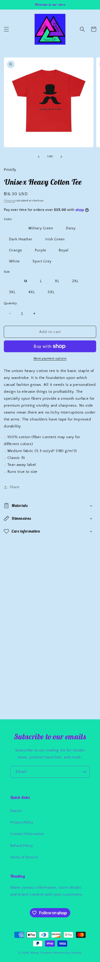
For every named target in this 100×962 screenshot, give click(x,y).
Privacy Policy (21, 822)
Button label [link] (33, 671)
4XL (31, 292)
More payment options (50, 358)
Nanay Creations (42, 952)
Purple (40, 250)
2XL (75, 281)
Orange (15, 250)
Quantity (10, 303)
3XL (12, 292)
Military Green (40, 228)
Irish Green (55, 239)
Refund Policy (21, 846)
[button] (6, 29)
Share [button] (14, 487)
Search (16, 811)
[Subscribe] (83, 772)
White (14, 261)
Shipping (9, 200)
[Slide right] (61, 156)
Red (12, 228)
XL (57, 281)
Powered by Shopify (68, 952)
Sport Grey (42, 261)
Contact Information (27, 834)
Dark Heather (21, 239)
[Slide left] (38, 156)
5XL (51, 292)
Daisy (71, 228)
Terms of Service (24, 857)
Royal (63, 250)
